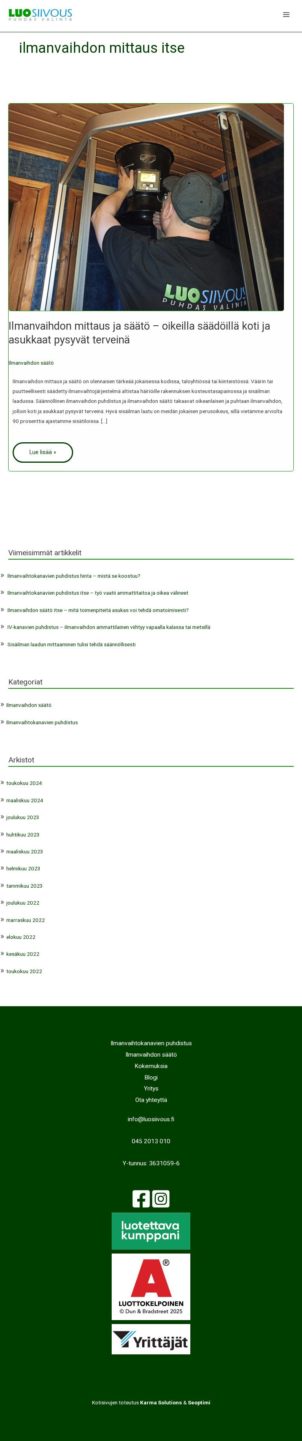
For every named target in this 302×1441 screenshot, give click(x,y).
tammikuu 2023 (24, 886)
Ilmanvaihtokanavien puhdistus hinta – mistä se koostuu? (73, 576)
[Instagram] (161, 1199)
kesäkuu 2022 (22, 954)
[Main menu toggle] (286, 15)
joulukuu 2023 (22, 817)
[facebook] (141, 1199)
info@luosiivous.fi (151, 1119)
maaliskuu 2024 (24, 800)
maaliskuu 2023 (24, 851)
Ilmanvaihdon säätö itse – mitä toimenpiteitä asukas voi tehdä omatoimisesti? (98, 610)
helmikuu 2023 (23, 868)
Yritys (151, 1088)
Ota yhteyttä (151, 1099)
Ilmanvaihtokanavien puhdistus (42, 722)
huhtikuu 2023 (23, 834)
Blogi (151, 1077)
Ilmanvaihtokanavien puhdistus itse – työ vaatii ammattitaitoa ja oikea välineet (97, 593)
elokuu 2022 (20, 937)
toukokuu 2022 (24, 971)
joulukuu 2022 (22, 902)
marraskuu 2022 (25, 920)
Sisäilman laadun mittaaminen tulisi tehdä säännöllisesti (71, 644)
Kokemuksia (151, 1066)
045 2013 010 (151, 1141)
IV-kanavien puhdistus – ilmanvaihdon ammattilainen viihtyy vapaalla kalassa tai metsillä (108, 627)
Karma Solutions (161, 1402)
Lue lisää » (42, 452)
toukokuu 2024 (24, 783)
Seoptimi (199, 1402)
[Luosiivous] (40, 14)
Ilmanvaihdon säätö (31, 363)
